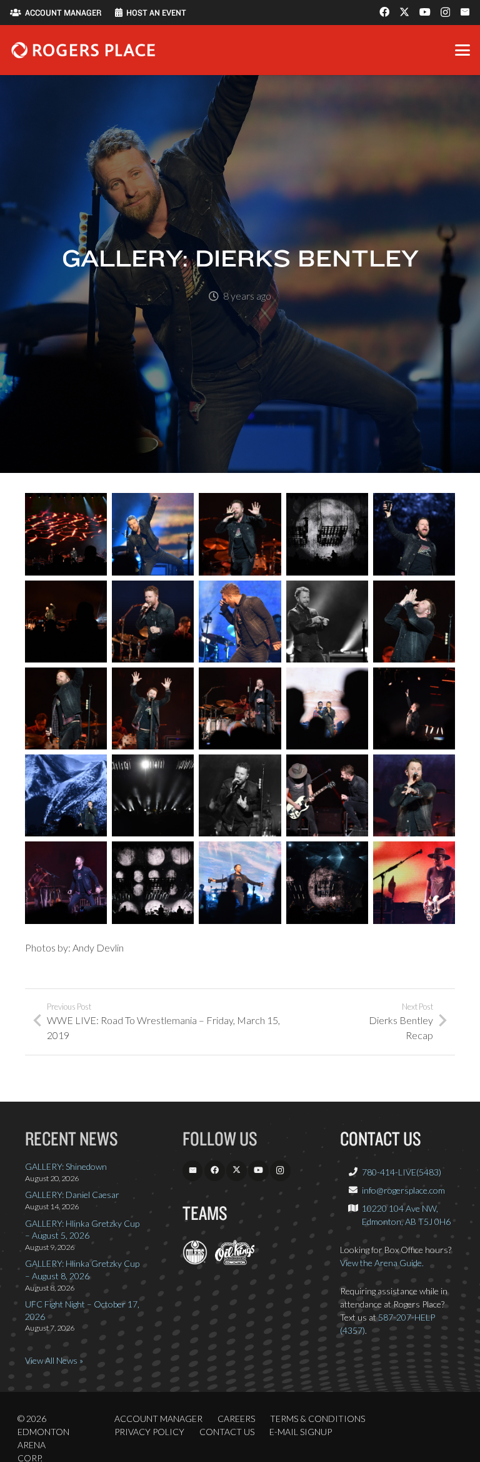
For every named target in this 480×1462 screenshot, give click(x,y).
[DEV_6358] (66, 708)
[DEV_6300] (66, 534)
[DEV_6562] (327, 708)
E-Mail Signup (300, 1431)
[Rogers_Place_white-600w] (83, 50)
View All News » (54, 1360)
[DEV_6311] (414, 621)
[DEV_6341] (327, 795)
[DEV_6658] (153, 534)
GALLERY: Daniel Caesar (72, 1194)
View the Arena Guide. (382, 1262)
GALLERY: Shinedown (66, 1166)
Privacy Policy (149, 1431)
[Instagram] (445, 12)
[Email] (465, 12)
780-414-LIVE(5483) (401, 1172)
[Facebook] (384, 12)
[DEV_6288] (66, 621)
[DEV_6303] (153, 621)
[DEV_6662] (240, 621)
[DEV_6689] (327, 621)
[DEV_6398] (414, 708)
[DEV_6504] (327, 534)
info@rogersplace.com (403, 1190)
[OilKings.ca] (234, 1261)
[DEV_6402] (240, 708)
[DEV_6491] (153, 882)
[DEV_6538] (414, 534)
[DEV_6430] (153, 795)
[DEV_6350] (414, 795)
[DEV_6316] (240, 534)
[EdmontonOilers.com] (195, 1261)
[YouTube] (425, 12)
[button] (462, 50)
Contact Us (226, 1431)
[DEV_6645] (240, 882)
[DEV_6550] (66, 795)
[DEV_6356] (240, 795)
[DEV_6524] (327, 882)
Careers (236, 1418)
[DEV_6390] (66, 882)
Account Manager (158, 1418)
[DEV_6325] (414, 882)
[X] (404, 12)
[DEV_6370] (153, 708)
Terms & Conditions (317, 1418)
